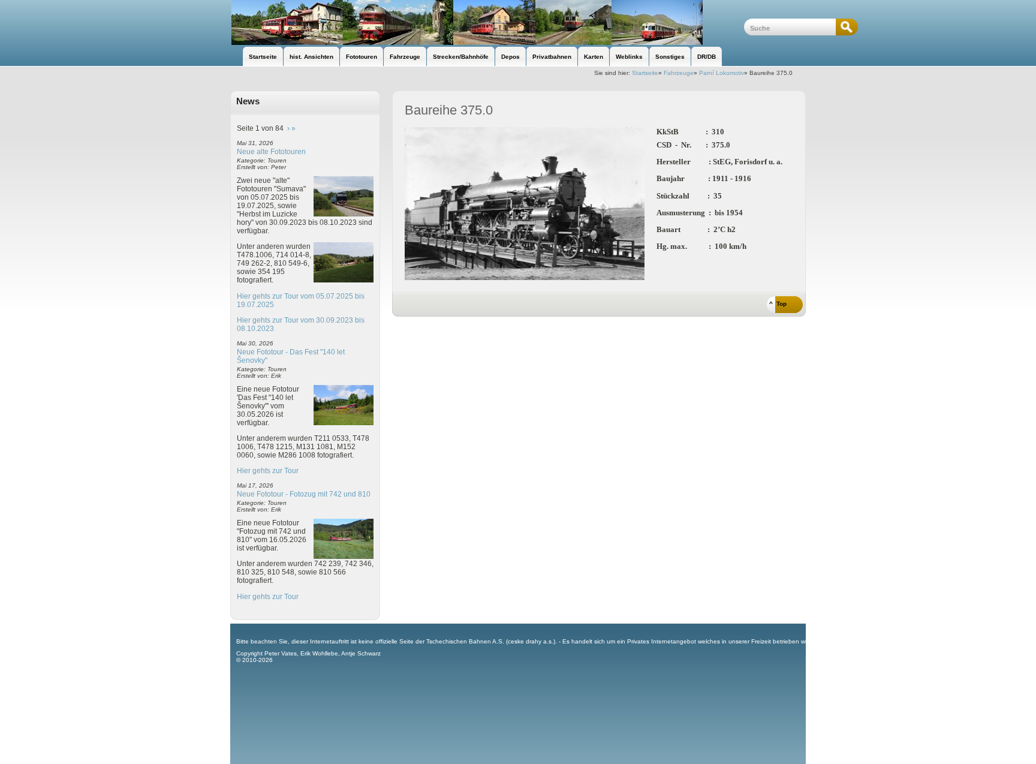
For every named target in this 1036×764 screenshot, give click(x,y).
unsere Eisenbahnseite (487, 22)
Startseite (645, 73)
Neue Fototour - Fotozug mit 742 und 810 (304, 494)
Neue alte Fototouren (271, 152)
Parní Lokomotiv (721, 73)
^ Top (778, 303)
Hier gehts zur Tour (268, 471)
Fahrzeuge (679, 73)
